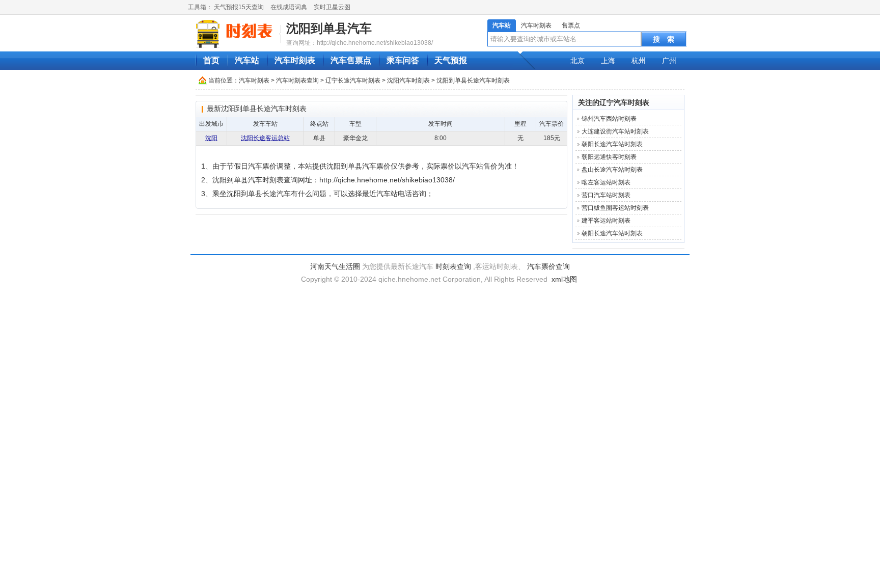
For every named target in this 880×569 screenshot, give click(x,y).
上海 (608, 61)
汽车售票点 (351, 60)
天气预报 (450, 60)
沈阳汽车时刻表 (408, 80)
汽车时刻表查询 (297, 80)
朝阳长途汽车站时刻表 (612, 144)
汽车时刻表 (536, 25)
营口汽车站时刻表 (606, 195)
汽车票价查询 (548, 266)
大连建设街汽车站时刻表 (615, 131)
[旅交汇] (236, 33)
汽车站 (501, 25)
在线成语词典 (288, 7)
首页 (211, 60)
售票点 (571, 25)
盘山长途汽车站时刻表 (612, 169)
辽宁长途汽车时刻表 (352, 80)
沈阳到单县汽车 (329, 28)
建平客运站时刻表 (606, 220)
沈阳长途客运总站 (265, 138)
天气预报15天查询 (239, 7)
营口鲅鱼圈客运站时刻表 (615, 207)
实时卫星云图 (332, 7)
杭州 (638, 61)
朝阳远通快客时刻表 (609, 156)
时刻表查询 (453, 266)
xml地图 (564, 279)
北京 (577, 61)
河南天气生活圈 (335, 266)
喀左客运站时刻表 (606, 182)
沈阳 (211, 138)
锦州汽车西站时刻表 (609, 118)
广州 (669, 61)
